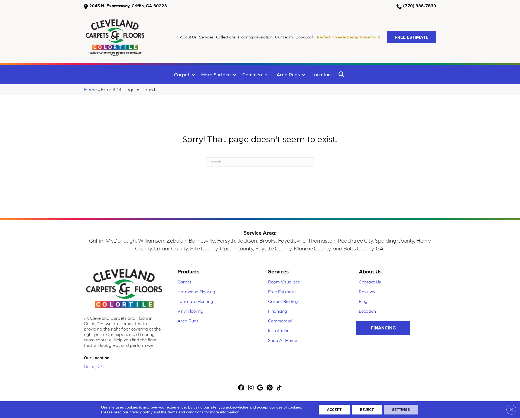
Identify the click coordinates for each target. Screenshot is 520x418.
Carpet (182, 74)
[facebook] (241, 388)
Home (90, 89)
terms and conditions (185, 412)
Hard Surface (216, 74)
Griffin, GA (94, 366)
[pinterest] (270, 388)
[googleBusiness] (260, 388)
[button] (411, 37)
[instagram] (251, 388)
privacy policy (140, 412)
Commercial (255, 74)
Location (321, 74)
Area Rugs (288, 74)
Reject (367, 409)
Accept (334, 409)
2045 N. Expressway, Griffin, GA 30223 (128, 5)
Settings (401, 409)
